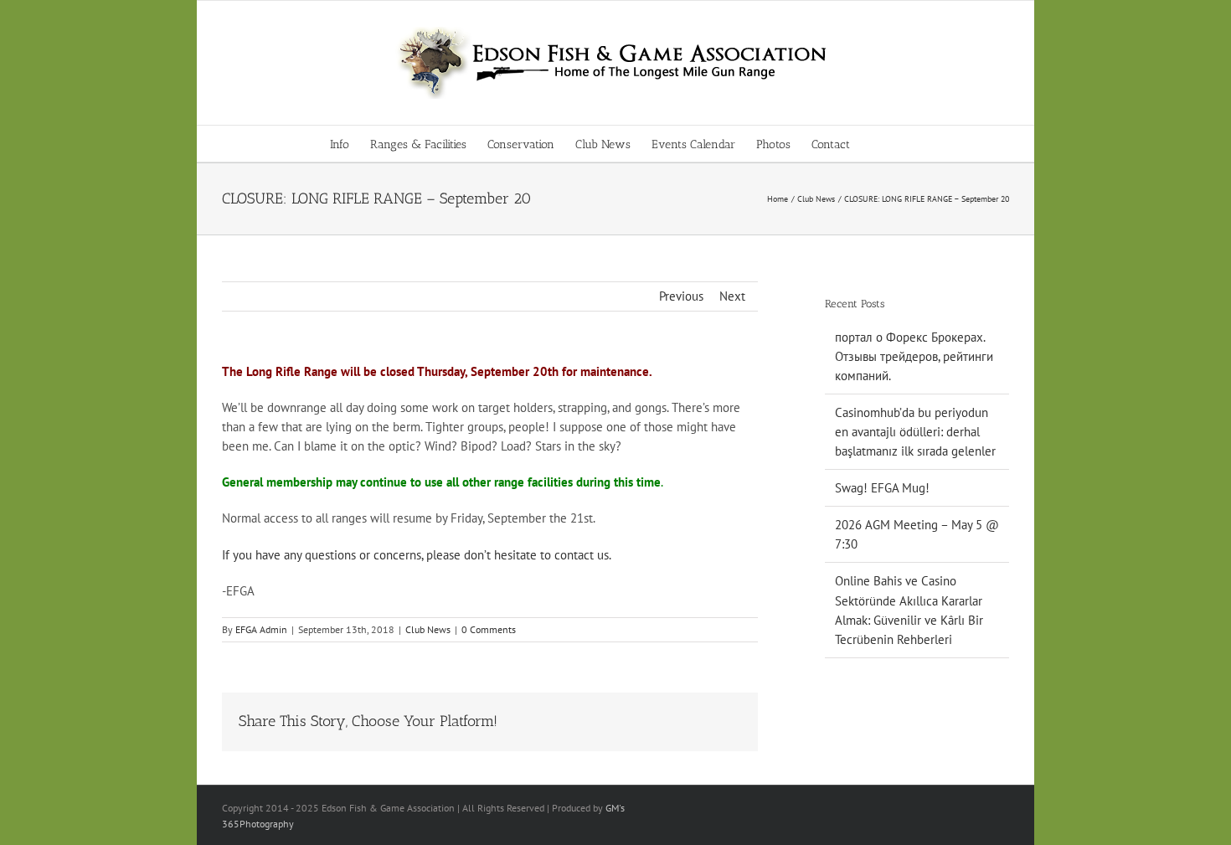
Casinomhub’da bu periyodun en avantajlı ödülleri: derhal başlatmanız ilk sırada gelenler (915, 431)
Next (732, 296)
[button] (875, 144)
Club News (428, 629)
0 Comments (488, 629)
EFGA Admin (261, 629)
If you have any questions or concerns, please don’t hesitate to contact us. (416, 555)
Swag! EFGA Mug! (882, 488)
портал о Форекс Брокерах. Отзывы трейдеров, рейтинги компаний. (914, 356)
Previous (681, 296)
